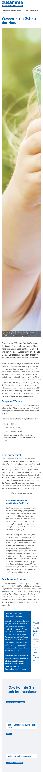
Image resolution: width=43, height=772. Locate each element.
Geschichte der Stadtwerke (14, 762)
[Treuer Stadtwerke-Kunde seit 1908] (21, 712)
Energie (9, 733)
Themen (13, 10)
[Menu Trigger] (39, 4)
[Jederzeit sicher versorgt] (21, 743)
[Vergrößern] (29, 495)
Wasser (19, 10)
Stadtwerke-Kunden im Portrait (15, 702)
